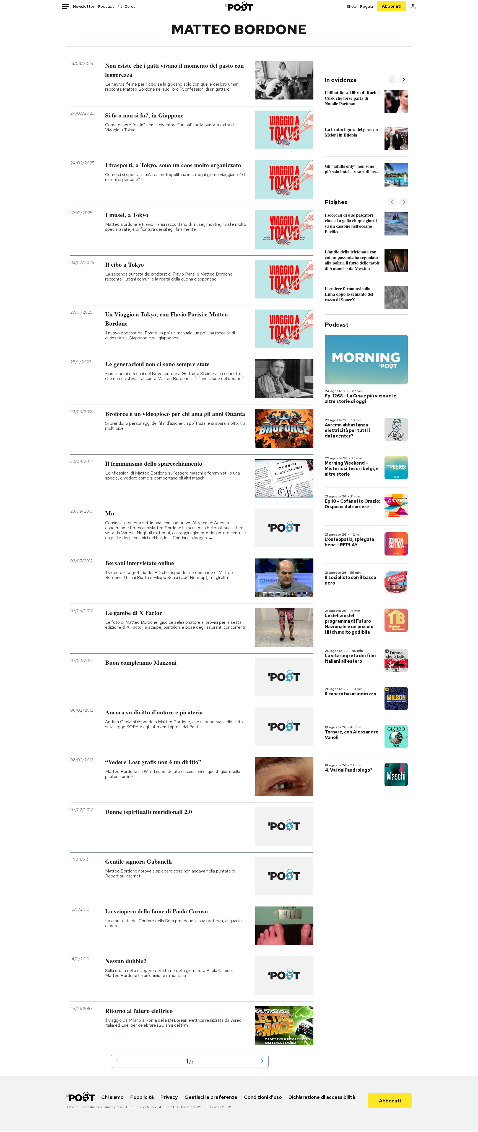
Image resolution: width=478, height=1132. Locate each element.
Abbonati (391, 6)
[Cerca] (120, 6)
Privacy (169, 1097)
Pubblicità (142, 1097)
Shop (351, 6)
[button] (117, 1061)
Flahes (336, 202)
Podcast (106, 6)
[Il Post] (239, 6)
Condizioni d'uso (263, 1097)
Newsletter (83, 6)
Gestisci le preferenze (211, 1097)
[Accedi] (413, 6)
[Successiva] (403, 80)
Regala (366, 6)
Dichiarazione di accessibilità (322, 1097)
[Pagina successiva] (262, 1061)
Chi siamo (112, 1097)
